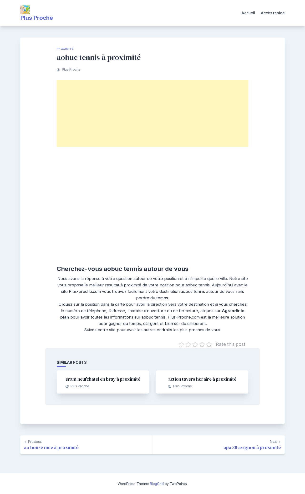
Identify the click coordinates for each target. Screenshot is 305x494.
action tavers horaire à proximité (202, 379)
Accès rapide (273, 12)
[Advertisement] (152, 113)
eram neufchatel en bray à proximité (103, 379)
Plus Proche (36, 17)
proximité (65, 48)
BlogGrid (157, 484)
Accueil (248, 12)
